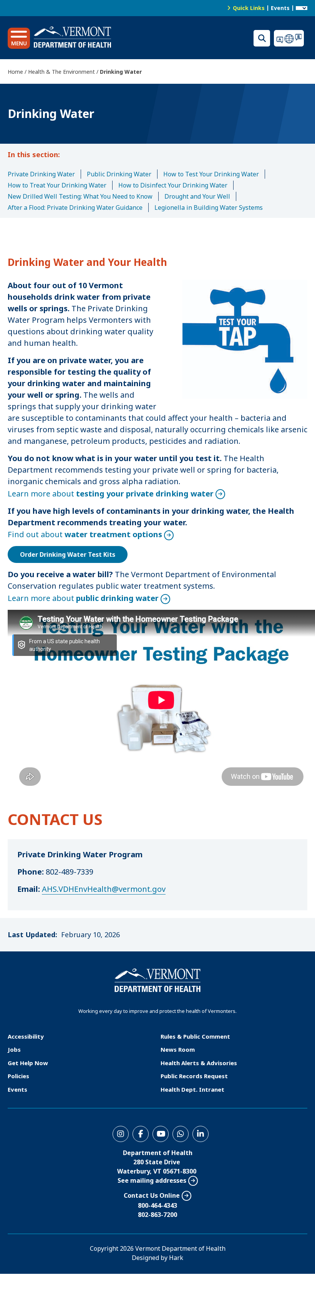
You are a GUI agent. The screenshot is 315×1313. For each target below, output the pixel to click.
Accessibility (26, 1036)
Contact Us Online (152, 1195)
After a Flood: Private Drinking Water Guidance (75, 207)
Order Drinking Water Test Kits (67, 554)
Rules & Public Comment (195, 1036)
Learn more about (111, 493)
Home (15, 71)
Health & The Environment (61, 71)
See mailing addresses (152, 1180)
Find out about (85, 534)
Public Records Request (194, 1076)
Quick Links (249, 8)
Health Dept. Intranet (192, 1089)
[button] (19, 38)
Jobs (14, 1049)
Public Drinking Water (119, 174)
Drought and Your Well (197, 196)
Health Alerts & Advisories (199, 1063)
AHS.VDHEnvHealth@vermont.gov (104, 889)
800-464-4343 (157, 1205)
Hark (176, 1257)
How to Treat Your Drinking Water (57, 185)
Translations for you (290, 38)
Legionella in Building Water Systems (208, 207)
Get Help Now (28, 1063)
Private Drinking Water (41, 174)
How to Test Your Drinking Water (211, 174)
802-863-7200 (157, 1214)
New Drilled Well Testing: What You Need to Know (80, 196)
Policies (18, 1076)
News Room (178, 1049)
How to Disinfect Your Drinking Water (172, 185)
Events (280, 8)
